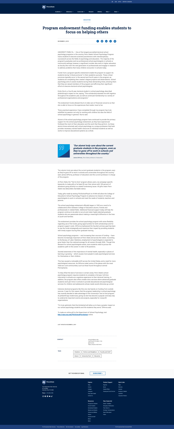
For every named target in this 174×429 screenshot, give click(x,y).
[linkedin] (106, 41)
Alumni (76, 356)
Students (77, 352)
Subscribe (97, 373)
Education (87, 20)
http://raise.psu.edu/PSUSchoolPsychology (73, 315)
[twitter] (102, 41)
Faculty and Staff (105, 352)
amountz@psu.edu (93, 339)
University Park (86, 356)
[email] (110, 41)
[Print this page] (115, 41)
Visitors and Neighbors (90, 352)
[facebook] (98, 41)
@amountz (91, 343)
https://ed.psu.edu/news (95, 344)
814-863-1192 (98, 341)
